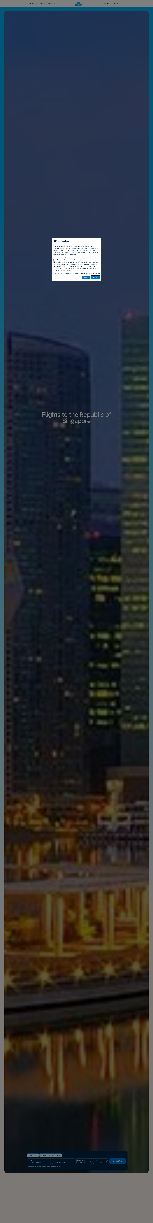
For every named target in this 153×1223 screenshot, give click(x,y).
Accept (95, 277)
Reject (86, 277)
